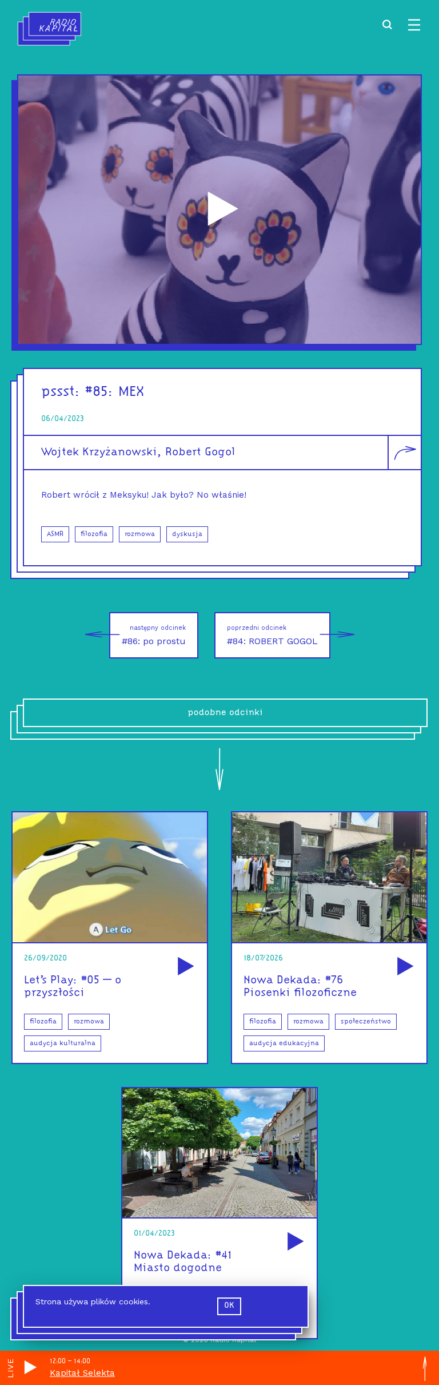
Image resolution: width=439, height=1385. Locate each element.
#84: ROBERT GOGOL (272, 635)
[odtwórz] (184, 967)
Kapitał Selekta (82, 1373)
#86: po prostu (154, 635)
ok (229, 1305)
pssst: (61, 392)
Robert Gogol (200, 452)
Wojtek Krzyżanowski (99, 452)
